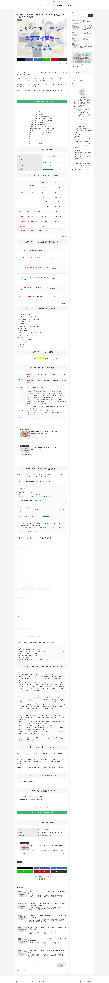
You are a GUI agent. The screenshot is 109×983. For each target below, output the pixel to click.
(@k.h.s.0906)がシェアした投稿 (34, 636)
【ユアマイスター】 (22, 474)
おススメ (19, 862)
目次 (40, 111)
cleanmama (82, 97)
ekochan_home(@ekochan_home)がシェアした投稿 (33, 587)
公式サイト (30, 418)
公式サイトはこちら (48, 169)
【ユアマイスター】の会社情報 (36, 143)
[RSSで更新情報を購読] (43, 879)
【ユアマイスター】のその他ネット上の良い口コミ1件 (42, 132)
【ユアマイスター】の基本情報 (36, 114)
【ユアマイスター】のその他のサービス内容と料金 (40, 118)
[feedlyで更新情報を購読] (40, 879)
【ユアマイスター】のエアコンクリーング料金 (39, 116)
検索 (73, 12)
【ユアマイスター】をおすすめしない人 (38, 139)
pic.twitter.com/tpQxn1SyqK (44, 496)
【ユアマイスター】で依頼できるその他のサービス (40, 120)
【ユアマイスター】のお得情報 (36, 122)
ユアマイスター (28, 80)
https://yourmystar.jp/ (48, 165)
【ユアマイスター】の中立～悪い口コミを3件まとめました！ (42, 134)
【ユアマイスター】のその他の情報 (37, 124)
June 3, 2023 (46, 516)
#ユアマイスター (31, 496)
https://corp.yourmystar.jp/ (44, 835)
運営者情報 (90, 979)
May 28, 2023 (33, 531)
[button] (63, 59)
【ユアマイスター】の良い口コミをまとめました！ (40, 126)
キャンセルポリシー (58, 397)
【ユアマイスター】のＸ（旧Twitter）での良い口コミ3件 (43, 128)
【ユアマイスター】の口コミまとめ (37, 136)
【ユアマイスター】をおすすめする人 (37, 141)
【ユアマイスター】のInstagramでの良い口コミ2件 (41, 130)
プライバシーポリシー (82, 979)
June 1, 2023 (38, 500)
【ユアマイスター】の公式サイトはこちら (42, 101)
